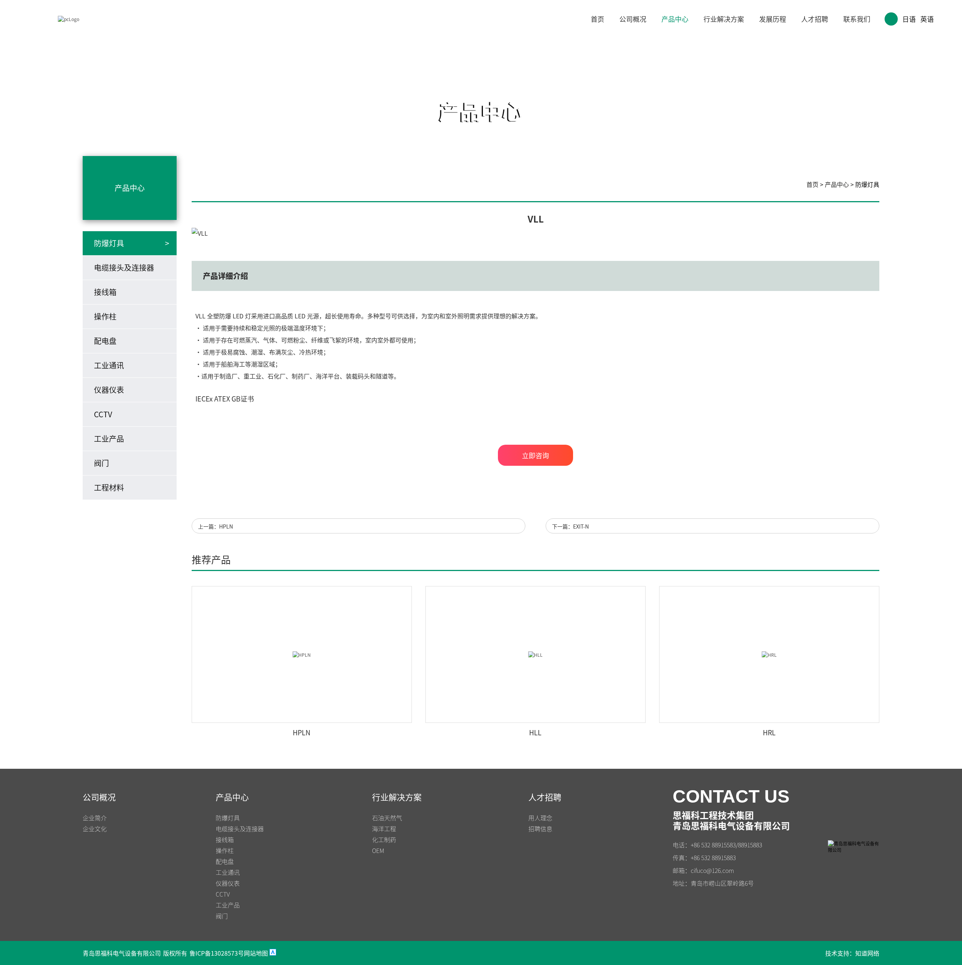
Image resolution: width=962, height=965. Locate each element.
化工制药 (384, 839)
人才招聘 (814, 19)
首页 (597, 19)
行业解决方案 (723, 19)
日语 (909, 19)
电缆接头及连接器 (124, 267)
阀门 (101, 463)
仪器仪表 (109, 389)
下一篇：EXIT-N (570, 526)
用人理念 (540, 817)
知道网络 (867, 952)
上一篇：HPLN (215, 526)
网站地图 (256, 952)
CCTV (103, 414)
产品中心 (674, 19)
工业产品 (109, 438)
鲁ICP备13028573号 (216, 952)
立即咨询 (535, 455)
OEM (378, 850)
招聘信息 (540, 828)
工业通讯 (109, 365)
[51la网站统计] (272, 952)
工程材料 (109, 487)
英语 (927, 19)
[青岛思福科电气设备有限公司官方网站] (68, 19)
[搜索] (891, 19)
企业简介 (95, 817)
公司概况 (632, 19)
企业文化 (95, 828)
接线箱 (105, 291)
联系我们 (856, 19)
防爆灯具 (867, 184)
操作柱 (105, 316)
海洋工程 (384, 828)
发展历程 (772, 19)
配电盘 (105, 340)
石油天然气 (387, 817)
